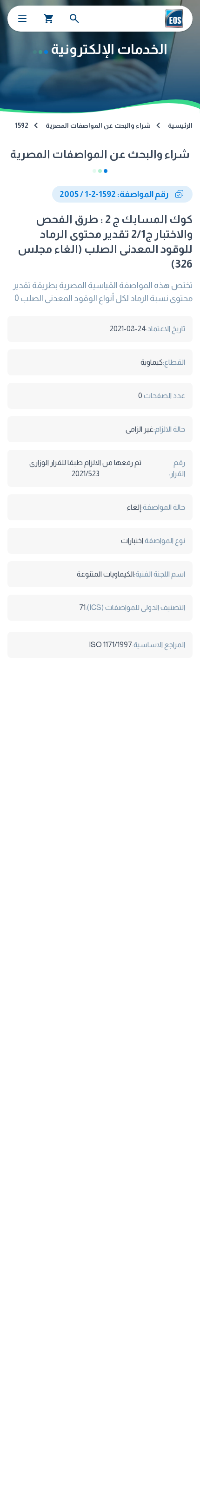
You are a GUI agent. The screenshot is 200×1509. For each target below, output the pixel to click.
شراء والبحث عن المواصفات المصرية (98, 125)
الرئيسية (180, 125)
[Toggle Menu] (22, 18)
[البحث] (74, 18)
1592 (21, 125)
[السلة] (48, 18)
